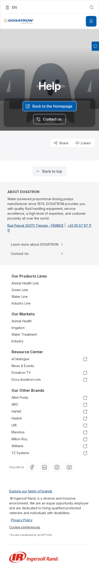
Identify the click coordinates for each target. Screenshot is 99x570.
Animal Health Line (25, 283)
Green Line (20, 290)
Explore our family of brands (30, 491)
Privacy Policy (21, 520)
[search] (91, 7)
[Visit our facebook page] (32, 467)
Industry (17, 341)
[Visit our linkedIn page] (44, 467)
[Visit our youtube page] (69, 467)
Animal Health (22, 321)
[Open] (91, 21)
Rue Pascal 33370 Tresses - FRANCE (35, 225)
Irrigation (18, 328)
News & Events (23, 366)
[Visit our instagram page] (56, 467)
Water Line (20, 297)
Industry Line (21, 303)
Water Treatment (24, 334)
